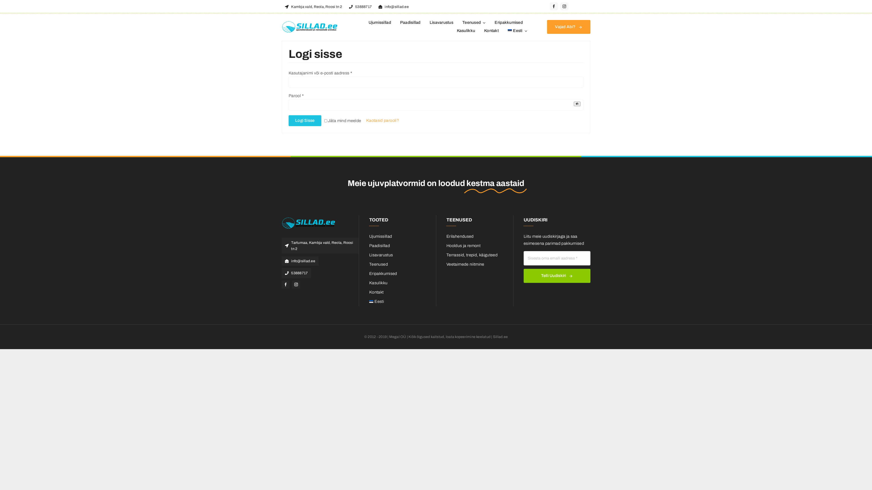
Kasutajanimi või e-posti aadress (320, 73)
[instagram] (564, 6)
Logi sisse (305, 120)
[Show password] (577, 104)
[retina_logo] (310, 23)
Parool (296, 95)
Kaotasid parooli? (382, 120)
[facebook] (554, 6)
